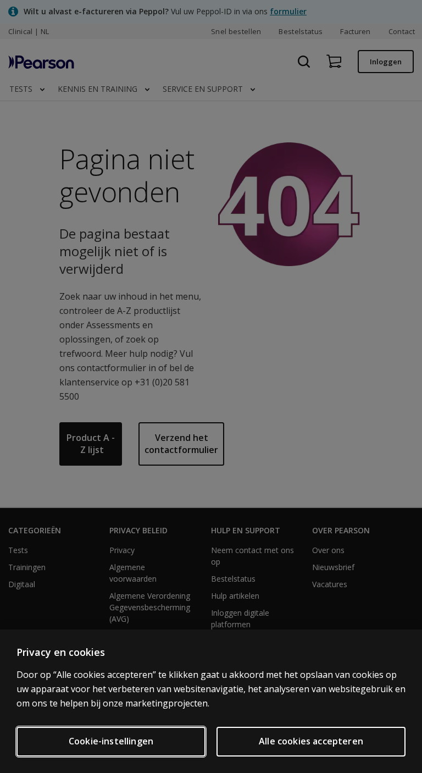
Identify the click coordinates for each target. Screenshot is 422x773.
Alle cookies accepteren (311, 741)
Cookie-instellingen (111, 741)
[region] (211, 701)
